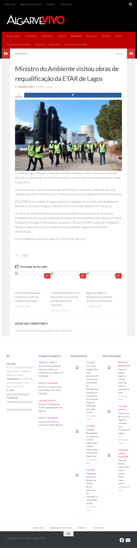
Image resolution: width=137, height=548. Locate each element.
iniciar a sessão (32, 330)
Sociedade (31, 35)
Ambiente (76, 35)
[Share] (72, 95)
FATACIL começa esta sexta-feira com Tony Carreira (50, 390)
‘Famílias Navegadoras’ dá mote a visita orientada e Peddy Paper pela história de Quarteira (92, 442)
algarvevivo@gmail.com (18, 393)
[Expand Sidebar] (6, 54)
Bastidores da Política (19, 44)
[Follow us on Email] (128, 540)
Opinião (106, 35)
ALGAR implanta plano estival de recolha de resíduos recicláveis (27, 296)
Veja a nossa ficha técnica (19, 409)
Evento (53, 362)
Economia (54, 44)
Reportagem (13, 35)
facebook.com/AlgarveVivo (20, 401)
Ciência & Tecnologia (75, 44)
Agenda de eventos (31, 4)
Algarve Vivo (26, 87)
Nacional (40, 44)
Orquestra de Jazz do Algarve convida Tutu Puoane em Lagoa (124, 423)
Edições (50, 4)
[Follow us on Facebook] (122, 540)
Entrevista (47, 35)
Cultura (62, 35)
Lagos (25, 255)
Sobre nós (9, 4)
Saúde (118, 35)
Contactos (66, 4)
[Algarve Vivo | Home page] (35, 20)
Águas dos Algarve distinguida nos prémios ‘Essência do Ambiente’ (99, 296)
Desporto (91, 35)
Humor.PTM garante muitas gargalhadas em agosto (50, 407)
